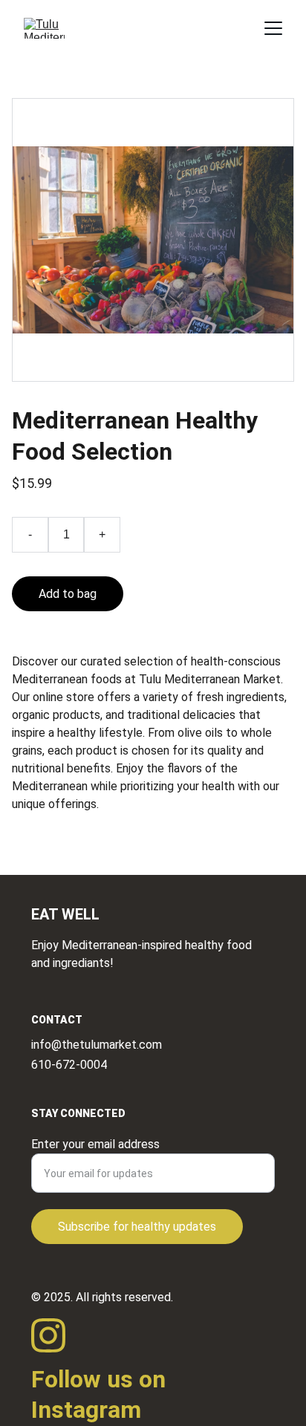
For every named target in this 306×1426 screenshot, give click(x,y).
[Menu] (273, 28)
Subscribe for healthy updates (137, 1227)
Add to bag (68, 594)
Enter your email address (95, 1144)
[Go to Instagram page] (48, 1335)
